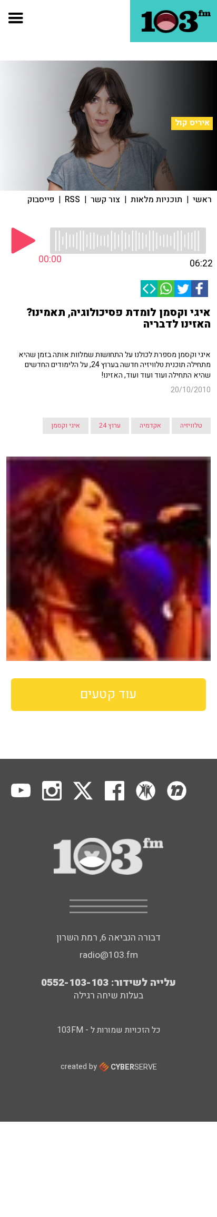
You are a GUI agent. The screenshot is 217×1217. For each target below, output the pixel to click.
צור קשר (105, 199)
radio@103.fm (109, 955)
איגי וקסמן (65, 425)
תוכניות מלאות (156, 199)
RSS (72, 199)
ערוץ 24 (110, 425)
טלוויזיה (191, 425)
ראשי (202, 199)
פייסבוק (40, 199)
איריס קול (192, 123)
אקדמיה (150, 425)
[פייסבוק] (199, 288)
